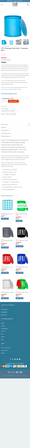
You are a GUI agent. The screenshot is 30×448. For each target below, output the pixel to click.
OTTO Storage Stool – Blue (21, 267)
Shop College (4, 309)
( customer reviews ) (6, 59)
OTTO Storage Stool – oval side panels (7, 214)
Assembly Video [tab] (5, 130)
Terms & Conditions (5, 347)
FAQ (2, 334)
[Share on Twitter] (7, 114)
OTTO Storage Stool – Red (7, 267)
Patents (3, 353)
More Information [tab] (6, 136)
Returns (3, 336)
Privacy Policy (4, 350)
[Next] (26, 24)
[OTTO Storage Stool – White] (7, 283)
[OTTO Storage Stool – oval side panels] (7, 204)
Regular (7, 46)
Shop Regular (4, 312)
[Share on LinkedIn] (15, 114)
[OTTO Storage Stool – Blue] (22, 258)
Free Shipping (4, 328)
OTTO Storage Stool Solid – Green (22, 214)
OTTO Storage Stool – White (7, 292)
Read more (19, 220)
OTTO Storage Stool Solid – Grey (7, 241)
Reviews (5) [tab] (3, 127)
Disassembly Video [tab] (6, 133)
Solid (8, 110)
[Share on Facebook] (5, 114)
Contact (3, 325)
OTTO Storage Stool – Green (22, 292)
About (2, 323)
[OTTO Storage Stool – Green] (22, 283)
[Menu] (2, 4)
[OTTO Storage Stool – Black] (22, 231)
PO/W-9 (3, 331)
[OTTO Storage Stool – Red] (7, 258)
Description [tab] (4, 124)
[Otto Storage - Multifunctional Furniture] (15, 4)
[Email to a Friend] (10, 114)
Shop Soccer (4, 314)
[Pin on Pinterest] (12, 114)
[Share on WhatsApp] (2, 114)
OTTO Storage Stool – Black (22, 240)
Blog (2, 339)
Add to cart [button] (5, 218)
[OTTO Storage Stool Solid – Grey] (7, 231)
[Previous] (3, 24)
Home (2, 46)
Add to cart (13, 101)
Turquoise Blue (12, 110)
